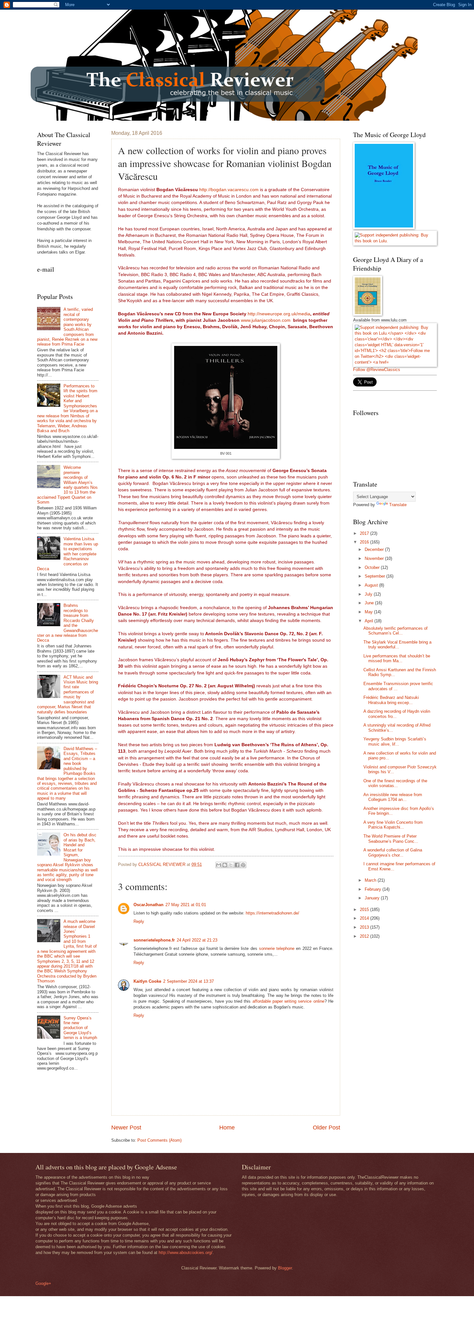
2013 (365, 927)
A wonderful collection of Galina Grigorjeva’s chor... (392, 852)
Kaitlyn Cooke (147, 981)
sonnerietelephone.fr (154, 940)
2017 (365, 533)
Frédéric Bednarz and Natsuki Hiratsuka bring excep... (391, 700)
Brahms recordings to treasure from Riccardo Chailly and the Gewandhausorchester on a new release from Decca (67, 623)
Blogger (285, 1268)
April (369, 620)
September (375, 576)
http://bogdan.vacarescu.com (229, 189)
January (373, 898)
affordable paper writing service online (288, 1001)
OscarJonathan (148, 904)
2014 (365, 918)
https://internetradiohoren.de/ (272, 913)
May (369, 611)
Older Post (326, 1127)
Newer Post (126, 1127)
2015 (365, 909)
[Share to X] (231, 865)
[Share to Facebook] (237, 865)
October (373, 567)
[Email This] (218, 865)
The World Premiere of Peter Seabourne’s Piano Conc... (390, 838)
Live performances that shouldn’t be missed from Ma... (396, 658)
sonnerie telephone (276, 948)
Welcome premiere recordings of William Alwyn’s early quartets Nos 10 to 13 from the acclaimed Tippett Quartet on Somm (67, 485)
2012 (365, 936)
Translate (398, 504)
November (375, 558)
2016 (365, 542)
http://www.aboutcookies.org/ (185, 1252)
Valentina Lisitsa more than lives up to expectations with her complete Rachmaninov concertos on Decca (67, 553)
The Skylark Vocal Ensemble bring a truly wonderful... (397, 644)
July (369, 594)
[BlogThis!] (225, 865)
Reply (138, 921)
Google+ (43, 1283)
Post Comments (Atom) (159, 1140)
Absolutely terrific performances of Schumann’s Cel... (395, 631)
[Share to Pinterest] (243, 865)
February (373, 889)
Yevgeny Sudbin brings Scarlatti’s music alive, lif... (394, 741)
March (371, 880)
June (370, 602)
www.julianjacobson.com (266, 320)
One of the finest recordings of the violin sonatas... (395, 783)
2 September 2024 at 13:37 (188, 981)
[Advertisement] (401, 990)
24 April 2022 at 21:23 (197, 940)
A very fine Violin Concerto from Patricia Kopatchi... (393, 825)
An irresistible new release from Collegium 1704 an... (392, 797)
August (372, 585)
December (375, 549)
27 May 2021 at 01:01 (185, 904)
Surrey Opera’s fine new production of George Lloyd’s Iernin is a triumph (80, 1028)
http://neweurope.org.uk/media (279, 313)
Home (227, 1127)
